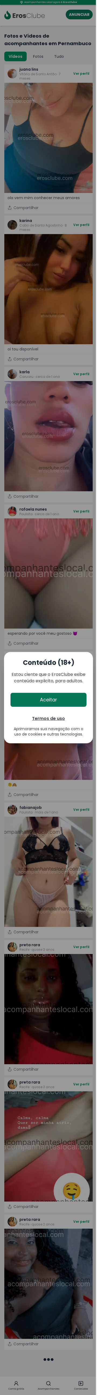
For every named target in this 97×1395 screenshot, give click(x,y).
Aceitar (48, 699)
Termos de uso (48, 718)
